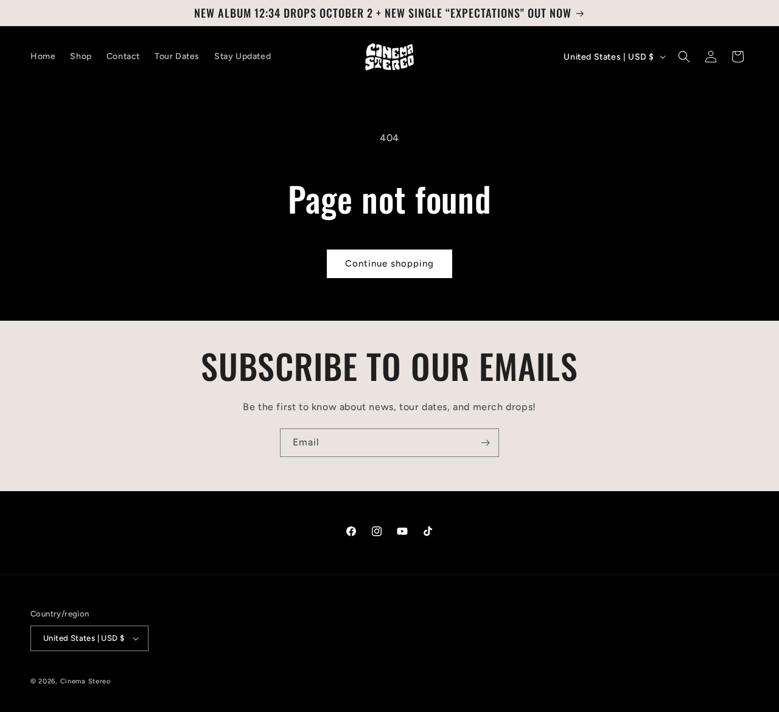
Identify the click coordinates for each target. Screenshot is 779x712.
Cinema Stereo (85, 681)
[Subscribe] (485, 442)
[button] (684, 56)
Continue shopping (389, 263)
